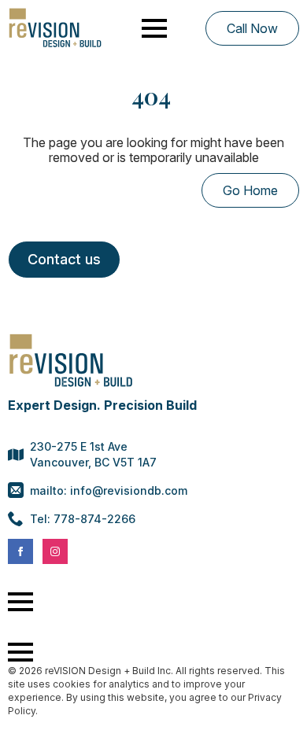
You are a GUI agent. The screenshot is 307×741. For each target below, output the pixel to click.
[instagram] (55, 551)
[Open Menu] (154, 28)
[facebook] (20, 551)
